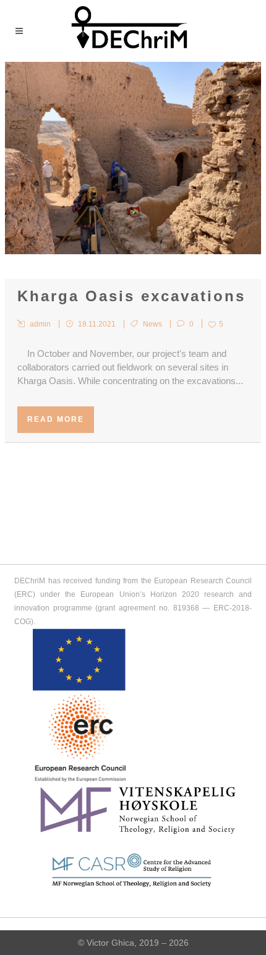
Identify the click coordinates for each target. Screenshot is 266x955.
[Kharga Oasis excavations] (133, 158)
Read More (55, 419)
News (152, 324)
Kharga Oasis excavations (131, 296)
